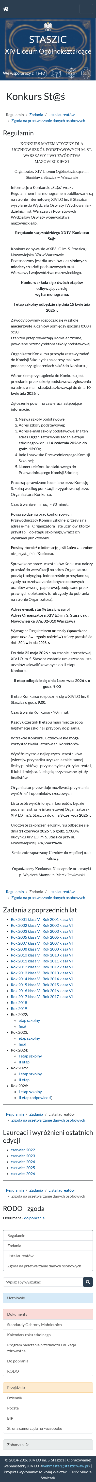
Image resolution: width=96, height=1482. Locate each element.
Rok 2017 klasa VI (58, 996)
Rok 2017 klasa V (25, 996)
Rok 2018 (19, 1002)
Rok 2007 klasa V (25, 943)
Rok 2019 (19, 1008)
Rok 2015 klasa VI (58, 984)
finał (22, 1026)
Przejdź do (16, 1387)
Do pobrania (17, 1360)
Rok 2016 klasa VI (58, 990)
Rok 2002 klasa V (25, 925)
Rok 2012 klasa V (25, 966)
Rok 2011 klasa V (25, 960)
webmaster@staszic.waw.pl (65, 1465)
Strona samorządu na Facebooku (34, 1428)
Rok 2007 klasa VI (58, 943)
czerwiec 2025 (23, 1167)
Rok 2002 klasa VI (58, 925)
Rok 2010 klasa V (25, 955)
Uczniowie (16, 1297)
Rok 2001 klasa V (25, 919)
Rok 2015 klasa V (25, 984)
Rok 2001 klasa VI (58, 919)
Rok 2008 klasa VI (58, 949)
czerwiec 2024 (23, 1161)
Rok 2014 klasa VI (58, 978)
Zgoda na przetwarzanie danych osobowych (48, 120)
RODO (13, 1371)
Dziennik (14, 1397)
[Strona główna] (6, 9)
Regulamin (15, 891)
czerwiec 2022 (23, 1149)
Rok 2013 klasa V (25, 972)
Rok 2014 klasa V (25, 978)
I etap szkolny (30, 1056)
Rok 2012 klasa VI (58, 966)
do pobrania (34, 1217)
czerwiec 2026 (23, 1173)
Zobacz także (18, 1444)
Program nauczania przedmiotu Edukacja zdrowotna (41, 1347)
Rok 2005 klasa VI (58, 937)
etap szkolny (29, 1020)
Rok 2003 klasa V (25, 931)
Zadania (36, 114)
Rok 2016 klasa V (25, 990)
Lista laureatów (61, 114)
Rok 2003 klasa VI (58, 931)
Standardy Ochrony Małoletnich (34, 1324)
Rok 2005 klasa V (25, 937)
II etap (24, 1061)
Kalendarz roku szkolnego (29, 1334)
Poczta (13, 1408)
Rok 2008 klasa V (25, 949)
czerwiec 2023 (23, 1155)
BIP (10, 1418)
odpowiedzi (41, 1097)
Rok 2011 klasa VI (58, 960)
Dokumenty (17, 1314)
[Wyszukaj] (88, 1282)
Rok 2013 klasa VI (58, 972)
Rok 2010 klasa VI (58, 955)
